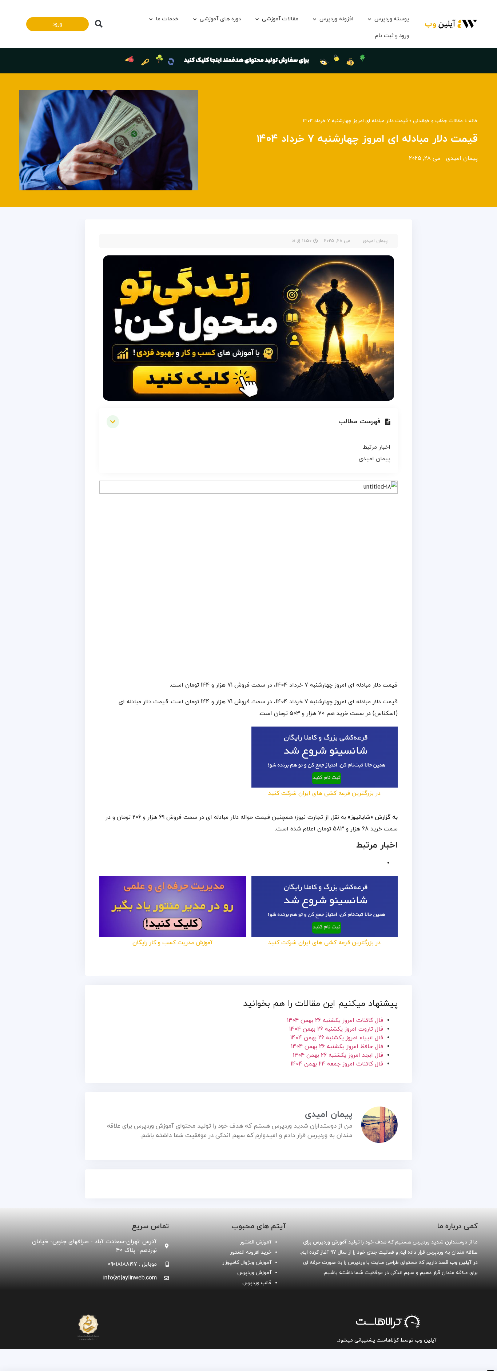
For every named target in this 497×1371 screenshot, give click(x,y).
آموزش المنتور (255, 1242)
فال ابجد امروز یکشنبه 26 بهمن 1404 (338, 1055)
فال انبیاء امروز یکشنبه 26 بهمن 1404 (336, 1038)
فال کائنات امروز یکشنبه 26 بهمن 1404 (335, 1020)
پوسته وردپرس (391, 19)
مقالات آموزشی (280, 19)
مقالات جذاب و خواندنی (438, 120)
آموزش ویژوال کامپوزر (246, 1262)
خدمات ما (167, 19)
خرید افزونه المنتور (250, 1252)
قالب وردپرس (256, 1282)
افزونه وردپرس (336, 19)
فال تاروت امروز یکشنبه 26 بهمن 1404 (336, 1029)
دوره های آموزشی (220, 19)
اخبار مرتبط (376, 447)
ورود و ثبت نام (392, 36)
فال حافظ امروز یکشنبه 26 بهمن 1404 (337, 1047)
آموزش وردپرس (254, 1272)
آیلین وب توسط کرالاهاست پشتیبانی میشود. (386, 1340)
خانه (473, 120)
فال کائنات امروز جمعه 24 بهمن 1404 (337, 1064)
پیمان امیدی (374, 459)
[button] (99, 24)
